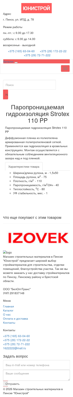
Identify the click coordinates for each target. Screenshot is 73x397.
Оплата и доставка (15, 318)
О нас (7, 314)
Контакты (9, 322)
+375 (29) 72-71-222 (37, 55)
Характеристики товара (23, 166)
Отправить (6, 384)
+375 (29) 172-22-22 (53, 51)
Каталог (8, 310)
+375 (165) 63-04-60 (21, 51)
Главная (8, 306)
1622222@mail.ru (14, 348)
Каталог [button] (8, 61)
